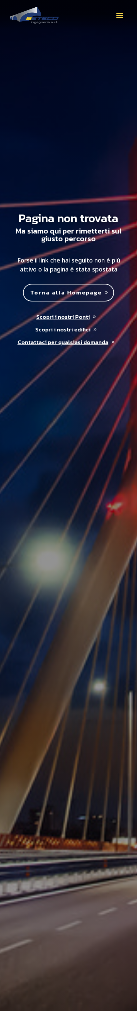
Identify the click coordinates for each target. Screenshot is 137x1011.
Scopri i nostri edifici (62, 329)
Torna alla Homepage (66, 292)
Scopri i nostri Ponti (63, 316)
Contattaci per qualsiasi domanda (63, 342)
